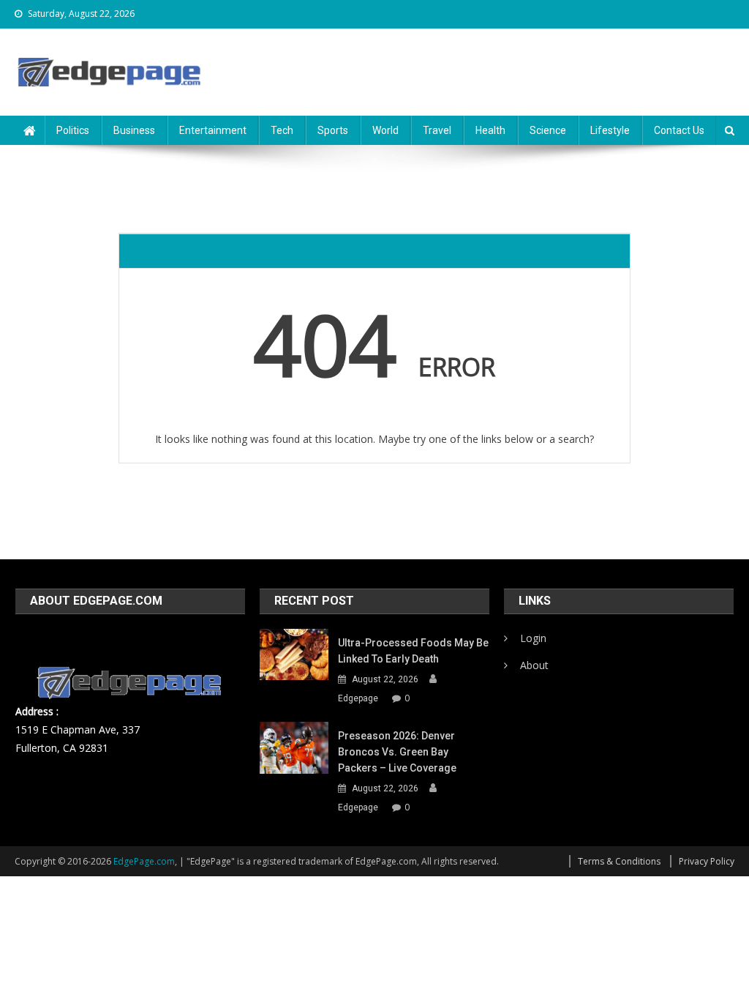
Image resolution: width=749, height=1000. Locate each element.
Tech (282, 130)
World (385, 130)
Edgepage (358, 698)
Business (134, 130)
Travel (437, 130)
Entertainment (212, 130)
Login (533, 638)
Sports (332, 130)
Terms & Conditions (619, 861)
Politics (72, 130)
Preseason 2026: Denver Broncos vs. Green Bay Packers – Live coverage (397, 752)
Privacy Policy (706, 861)
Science (548, 130)
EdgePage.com (144, 861)
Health (490, 130)
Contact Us (679, 130)
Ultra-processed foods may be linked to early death (413, 651)
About (534, 665)
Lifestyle (610, 130)
